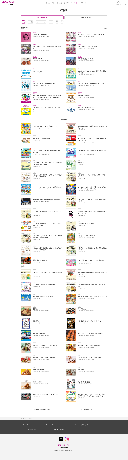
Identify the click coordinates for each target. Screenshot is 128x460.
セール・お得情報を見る (43, 409)
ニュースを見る (87, 409)
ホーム (24, 418)
